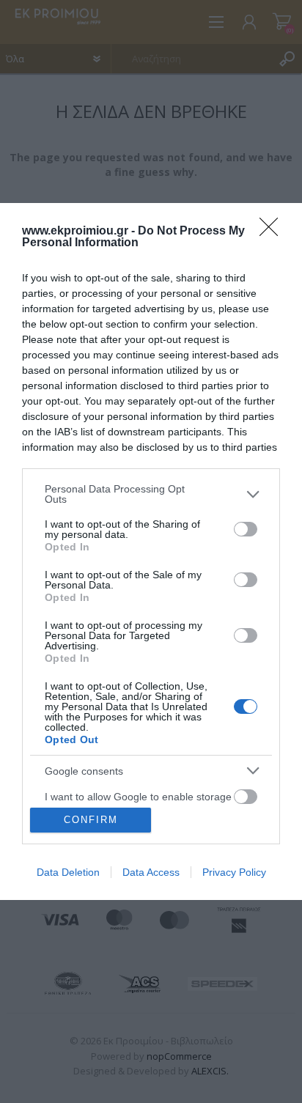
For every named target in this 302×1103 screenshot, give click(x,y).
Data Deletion (68, 872)
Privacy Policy (234, 872)
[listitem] (151, 494)
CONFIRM (91, 819)
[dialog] (151, 551)
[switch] (245, 529)
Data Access (151, 872)
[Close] (273, 232)
